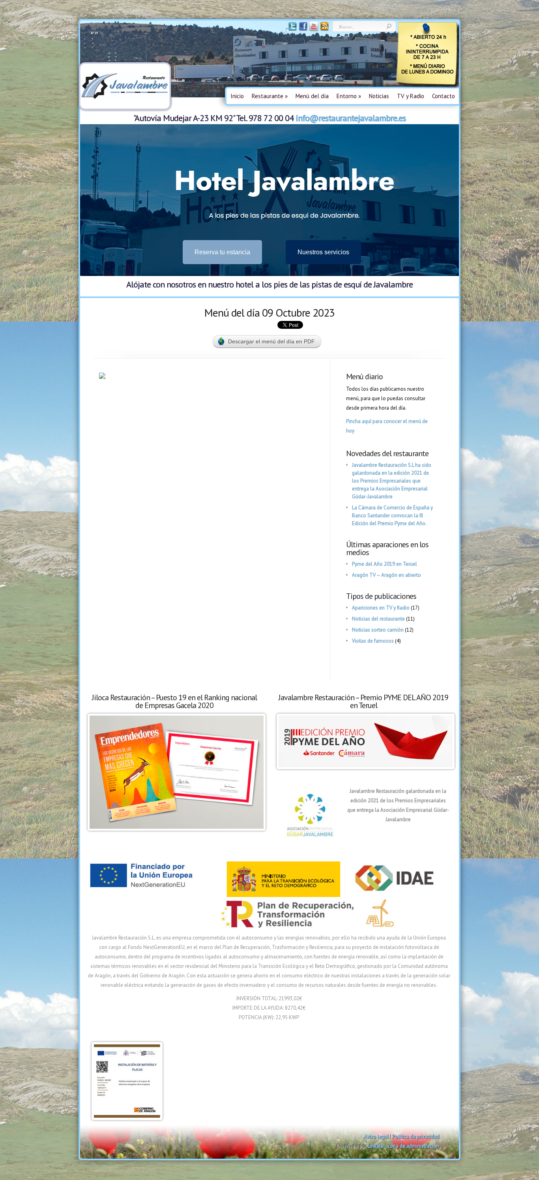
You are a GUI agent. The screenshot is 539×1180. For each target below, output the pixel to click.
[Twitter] (291, 29)
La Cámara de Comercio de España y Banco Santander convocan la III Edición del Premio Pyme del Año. (392, 515)
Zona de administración (413, 1146)
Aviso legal (376, 1136)
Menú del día (312, 96)
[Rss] (323, 29)
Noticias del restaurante (378, 618)
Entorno (349, 96)
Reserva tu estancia (222, 252)
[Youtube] (313, 29)
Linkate (376, 1146)
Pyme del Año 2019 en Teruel (384, 564)
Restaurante (270, 96)
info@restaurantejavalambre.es (351, 117)
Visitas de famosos (373, 641)
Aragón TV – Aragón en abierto (386, 575)
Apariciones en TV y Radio (381, 607)
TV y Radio (410, 96)
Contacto (443, 96)
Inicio (237, 96)
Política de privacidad (415, 1136)
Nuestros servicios (323, 252)
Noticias (379, 96)
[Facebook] (302, 29)
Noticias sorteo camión (378, 629)
